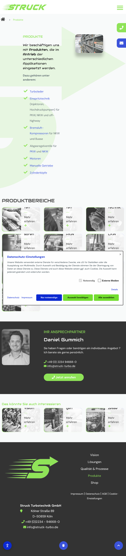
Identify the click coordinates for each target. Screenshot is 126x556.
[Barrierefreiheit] (7, 545)
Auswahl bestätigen (77, 297)
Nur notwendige (49, 297)
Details (114, 289)
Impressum (27, 297)
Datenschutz (13, 297)
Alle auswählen (106, 297)
